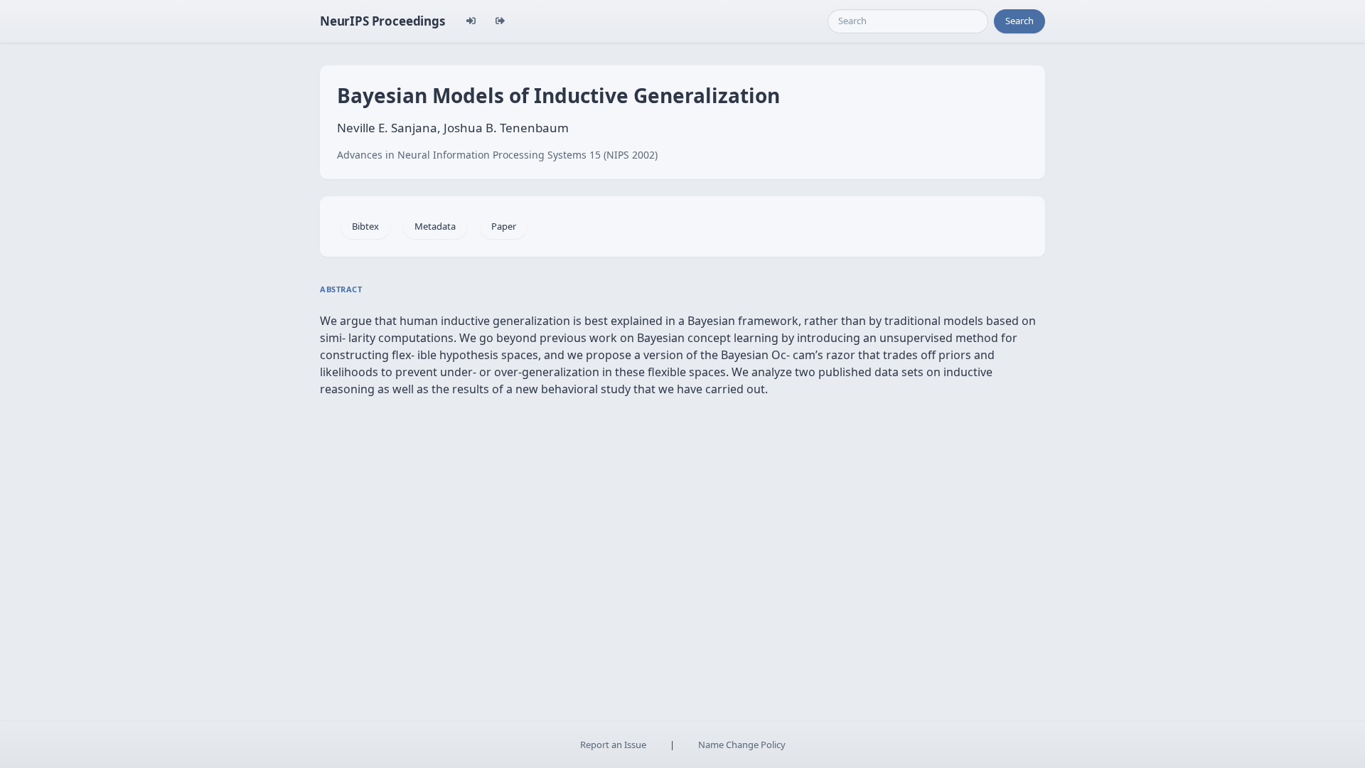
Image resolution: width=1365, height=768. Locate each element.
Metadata (435, 226)
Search (1019, 20)
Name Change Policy (742, 744)
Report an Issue (613, 744)
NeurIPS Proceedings (382, 21)
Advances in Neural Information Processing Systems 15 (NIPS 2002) (497, 154)
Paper (503, 226)
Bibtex (365, 226)
